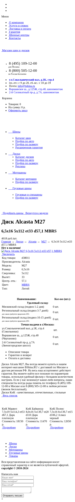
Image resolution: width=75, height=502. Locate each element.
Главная (6, 241)
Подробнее (9, 427)
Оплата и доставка (19, 358)
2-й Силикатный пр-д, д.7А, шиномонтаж (34, 92)
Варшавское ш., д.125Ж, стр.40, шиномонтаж (36, 89)
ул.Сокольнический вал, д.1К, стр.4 (31, 79)
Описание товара (18, 351)
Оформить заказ (17, 110)
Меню (5, 16)
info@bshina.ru (26, 86)
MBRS (25, 284)
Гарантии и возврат (20, 355)
